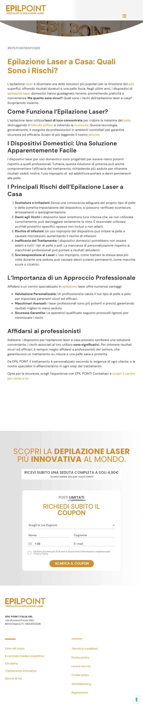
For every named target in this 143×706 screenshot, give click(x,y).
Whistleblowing (81, 684)
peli (131, 84)
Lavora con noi (81, 666)
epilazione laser (18, 93)
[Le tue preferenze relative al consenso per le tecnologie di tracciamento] (136, 699)
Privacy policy (80, 657)
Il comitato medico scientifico (24, 656)
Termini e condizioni (85, 648)
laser (29, 84)
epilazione (69, 286)
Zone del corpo (15, 648)
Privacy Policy (41, 553)
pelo (127, 120)
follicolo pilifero (42, 125)
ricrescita (81, 125)
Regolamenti (80, 692)
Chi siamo (11, 663)
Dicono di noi (13, 678)
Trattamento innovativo (20, 671)
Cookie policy (80, 675)
